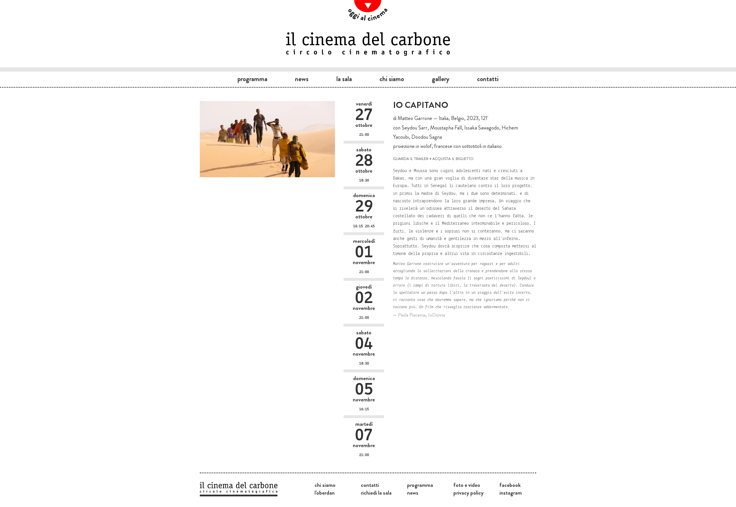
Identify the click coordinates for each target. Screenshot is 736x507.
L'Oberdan (325, 493)
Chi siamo (391, 79)
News (301, 79)
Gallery (440, 79)
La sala (344, 79)
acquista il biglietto (453, 158)
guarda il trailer (410, 158)
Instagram (510, 493)
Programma (252, 79)
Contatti (488, 79)
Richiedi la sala (376, 493)
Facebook (510, 485)
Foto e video (466, 485)
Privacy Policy (468, 493)
